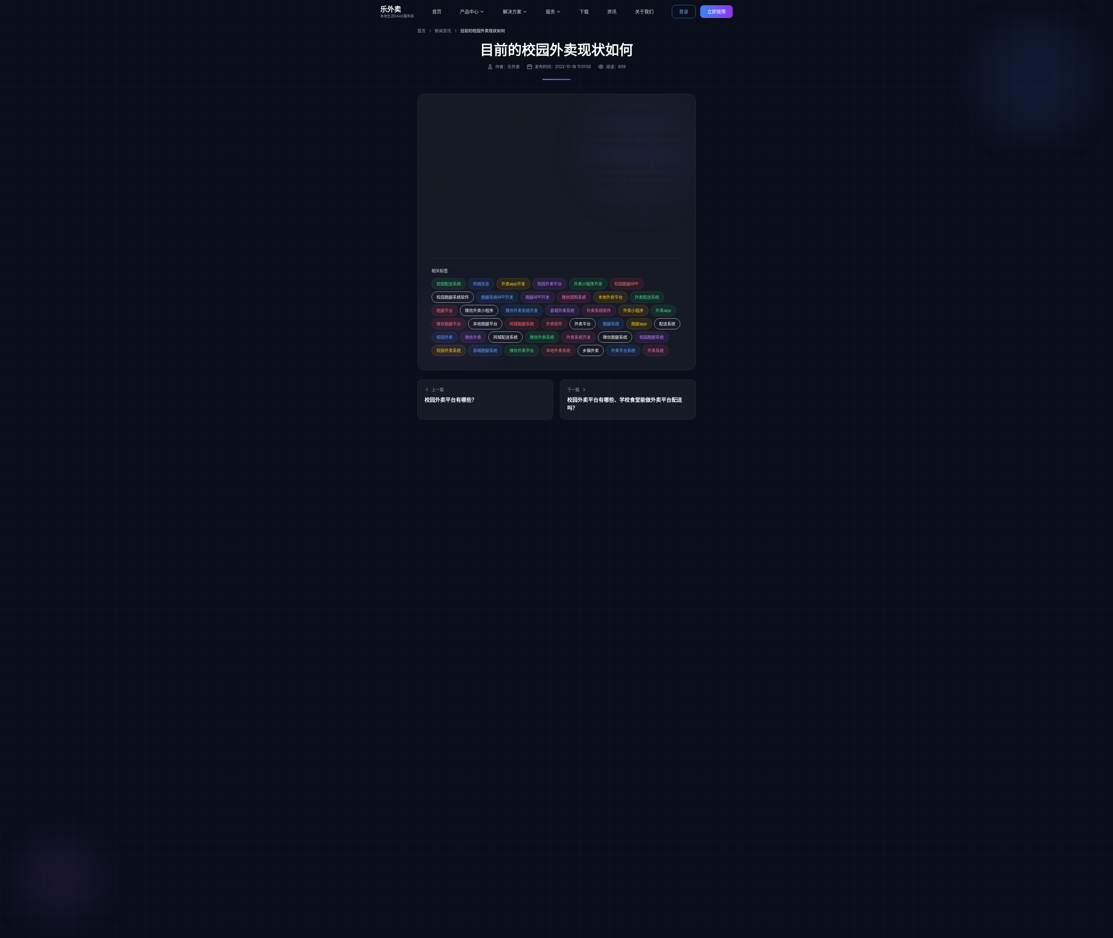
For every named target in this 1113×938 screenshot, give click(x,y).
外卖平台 (582, 323)
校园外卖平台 (549, 283)
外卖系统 (656, 350)
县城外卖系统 (562, 310)
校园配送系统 (449, 283)
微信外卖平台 (522, 350)
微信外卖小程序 (479, 310)
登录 (683, 11)
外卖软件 (554, 323)
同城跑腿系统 (522, 323)
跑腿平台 (445, 310)
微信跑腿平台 (449, 323)
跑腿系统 (611, 323)
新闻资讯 (443, 30)
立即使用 (716, 11)
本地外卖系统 (558, 350)
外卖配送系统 (647, 297)
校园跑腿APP (626, 283)
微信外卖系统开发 (521, 310)
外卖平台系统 (623, 350)
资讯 (611, 11)
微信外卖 (473, 337)
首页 (436, 11)
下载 (584, 11)
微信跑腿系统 (615, 337)
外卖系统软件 (599, 310)
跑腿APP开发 (537, 297)
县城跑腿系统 (485, 350)
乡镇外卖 (591, 350)
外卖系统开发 (578, 337)
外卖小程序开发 (588, 283)
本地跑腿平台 (485, 323)
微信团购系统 (574, 297)
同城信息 (481, 283)
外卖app (663, 310)
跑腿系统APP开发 (497, 297)
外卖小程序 (633, 310)
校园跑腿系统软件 (453, 297)
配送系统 (667, 323)
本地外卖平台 (610, 297)
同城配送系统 (505, 337)
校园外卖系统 (449, 350)
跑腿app (639, 323)
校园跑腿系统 (651, 337)
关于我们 (644, 11)
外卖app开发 (513, 283)
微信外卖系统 (542, 337)
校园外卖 (445, 337)
